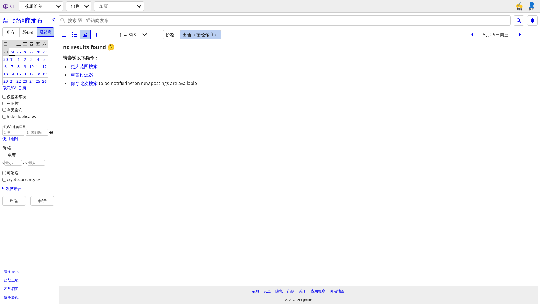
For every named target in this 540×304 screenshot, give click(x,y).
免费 (11, 155)
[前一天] (472, 34)
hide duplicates (21, 116)
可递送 (13, 172)
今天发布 (14, 110)
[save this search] (532, 20)
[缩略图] (74, 34)
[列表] (63, 34)
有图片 (13, 103)
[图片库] (85, 34)
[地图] (96, 34)
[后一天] (520, 34)
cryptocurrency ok (23, 179)
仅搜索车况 (16, 96)
